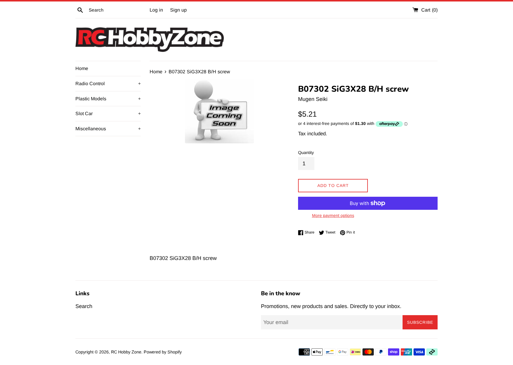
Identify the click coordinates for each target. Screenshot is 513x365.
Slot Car (108, 113)
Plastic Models (108, 98)
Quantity (306, 152)
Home (81, 68)
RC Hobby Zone (126, 352)
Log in (156, 9)
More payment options (333, 215)
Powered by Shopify (163, 352)
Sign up (178, 9)
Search (83, 306)
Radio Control (108, 83)
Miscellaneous (108, 128)
